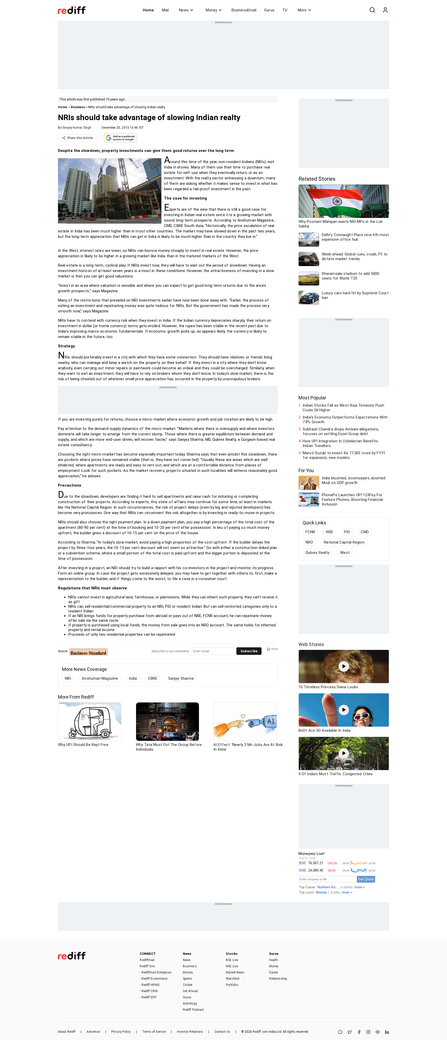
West (344, 552)
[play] (344, 666)
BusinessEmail (244, 10)
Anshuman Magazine (100, 678)
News (184, 10)
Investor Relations (190, 1032)
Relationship (278, 978)
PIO (347, 532)
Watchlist (233, 978)
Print (274, 649)
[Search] (372, 10)
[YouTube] (378, 1032)
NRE (329, 532)
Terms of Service (154, 1032)
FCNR (310, 532)
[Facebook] (359, 1032)
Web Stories (311, 644)
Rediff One (147, 966)
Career (273, 972)
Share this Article (80, 138)
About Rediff (67, 1032)
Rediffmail (147, 960)
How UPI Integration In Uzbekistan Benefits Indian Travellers (340, 443)
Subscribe (249, 651)
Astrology (190, 1003)
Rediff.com (260, 1032)
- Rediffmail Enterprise (155, 972)
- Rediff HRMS (149, 985)
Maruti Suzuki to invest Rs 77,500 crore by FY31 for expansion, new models (344, 455)
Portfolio (232, 985)
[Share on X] (350, 1032)
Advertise (93, 1032)
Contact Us (222, 1032)
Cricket (188, 985)
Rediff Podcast (193, 1010)
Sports (187, 978)
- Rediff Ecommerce (153, 978)
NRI (68, 678)
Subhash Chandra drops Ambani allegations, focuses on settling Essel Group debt (341, 431)
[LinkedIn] (387, 1032)
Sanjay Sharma (181, 678)
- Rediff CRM (148, 991)
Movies (188, 972)
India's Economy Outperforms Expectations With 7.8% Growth (345, 419)
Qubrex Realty (317, 552)
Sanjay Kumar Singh (76, 127)
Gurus (269, 10)
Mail (165, 10)
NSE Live (232, 966)
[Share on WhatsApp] (340, 1032)
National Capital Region (344, 542)
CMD (365, 532)
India (133, 678)
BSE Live (232, 960)
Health (273, 960)
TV (284, 10)
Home (148, 10)
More (302, 10)
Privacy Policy (121, 1032)
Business (78, 107)
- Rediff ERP (148, 997)
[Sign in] (385, 10)
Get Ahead (190, 991)
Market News (235, 972)
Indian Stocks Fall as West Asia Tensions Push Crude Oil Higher (343, 407)
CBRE (152, 678)
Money (211, 10)
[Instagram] (368, 1032)
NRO (309, 542)
